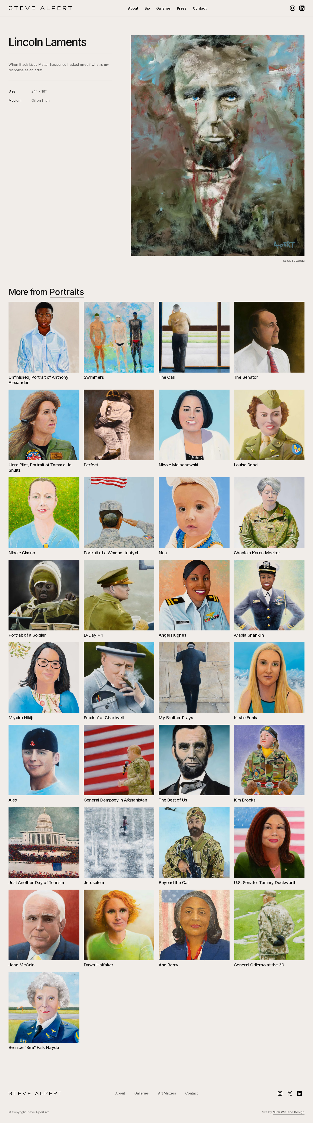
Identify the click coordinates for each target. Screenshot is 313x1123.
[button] (163, 8)
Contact (200, 8)
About (133, 8)
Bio (147, 8)
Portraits (67, 292)
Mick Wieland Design (288, 1112)
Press (182, 8)
